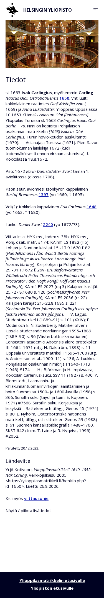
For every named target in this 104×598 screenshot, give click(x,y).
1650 (64, 98)
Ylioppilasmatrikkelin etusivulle (52, 580)
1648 (92, 206)
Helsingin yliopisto (47, 10)
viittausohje (36, 498)
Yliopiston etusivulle (52, 588)
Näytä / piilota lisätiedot (28, 510)
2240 (48, 224)
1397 (44, 194)
